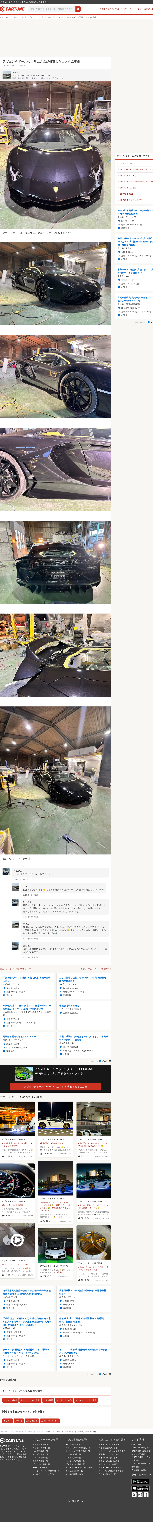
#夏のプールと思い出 (96, 1205)
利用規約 (135, 1460)
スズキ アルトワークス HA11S (96, 969)
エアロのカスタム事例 (108, 1464)
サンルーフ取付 (10, 1400)
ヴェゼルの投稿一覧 (74, 1471)
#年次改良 (6, 1205)
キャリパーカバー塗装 (30, 1400)
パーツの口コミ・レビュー (131, 9)
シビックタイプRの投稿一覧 (78, 1451)
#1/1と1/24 (23, 1264)
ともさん (18, 871)
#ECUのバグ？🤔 (95, 1146)
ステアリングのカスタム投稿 (111, 1471)
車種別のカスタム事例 (109, 9)
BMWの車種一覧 (40, 1468)
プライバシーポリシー (141, 1464)
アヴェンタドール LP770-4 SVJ (54, 1266)
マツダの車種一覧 (40, 1454)
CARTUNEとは (138, 1444)
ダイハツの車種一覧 (41, 1464)
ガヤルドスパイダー (49, 1421)
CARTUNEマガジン (140, 1448)
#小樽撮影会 (7, 1143)
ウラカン (7, 1421)
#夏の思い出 (83, 1143)
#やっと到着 (98, 1267)
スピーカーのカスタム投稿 (110, 1468)
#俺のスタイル (57, 1143)
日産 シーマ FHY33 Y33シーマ (15, 969)
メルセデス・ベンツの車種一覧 (46, 1471)
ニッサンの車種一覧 (41, 1448)
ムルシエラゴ (32, 1421)
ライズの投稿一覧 (73, 1454)
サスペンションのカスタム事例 (112, 1451)
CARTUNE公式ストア (141, 1451)
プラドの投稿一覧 (73, 1458)
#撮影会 (81, 1205)
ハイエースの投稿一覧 (75, 1461)
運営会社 (135, 1467)
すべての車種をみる (74, 1474)
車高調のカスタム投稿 (108, 1454)
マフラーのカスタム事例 (109, 1461)
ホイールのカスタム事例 (109, 1444)
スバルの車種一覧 (40, 1458)
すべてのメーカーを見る (43, 1474)
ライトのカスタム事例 (108, 1458)
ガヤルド (19, 1421)
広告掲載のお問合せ (140, 1470)
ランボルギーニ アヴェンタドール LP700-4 (31, 75)
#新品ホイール (84, 1267)
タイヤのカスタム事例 (108, 1448)
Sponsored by (92, 1061)
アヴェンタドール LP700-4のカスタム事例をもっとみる (55, 1086)
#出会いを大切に (21, 1143)
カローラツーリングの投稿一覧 (79, 1468)
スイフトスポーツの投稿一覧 (78, 1448)
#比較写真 (44, 1143)
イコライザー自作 (64, 1400)
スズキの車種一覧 (40, 1461)
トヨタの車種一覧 (40, 1444)
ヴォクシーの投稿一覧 (75, 1464)
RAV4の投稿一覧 (73, 1444)
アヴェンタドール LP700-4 (14, 1139)
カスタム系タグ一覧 (107, 1474)
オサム (15, 72)
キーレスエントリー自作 (86, 1400)
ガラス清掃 (48, 1400)
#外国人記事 (18, 1205)
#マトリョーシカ (9, 1264)
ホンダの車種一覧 (40, 1451)
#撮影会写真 (45, 1202)
